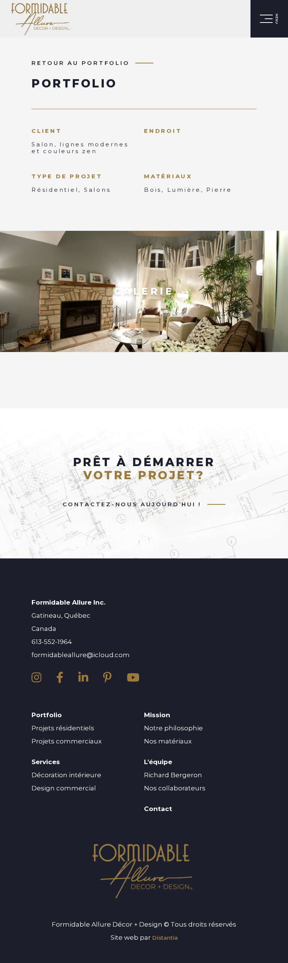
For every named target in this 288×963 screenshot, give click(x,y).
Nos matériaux (168, 741)
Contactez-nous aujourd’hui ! (132, 504)
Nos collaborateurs (175, 788)
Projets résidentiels (63, 728)
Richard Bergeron (173, 775)
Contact (158, 809)
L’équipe (158, 762)
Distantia (165, 937)
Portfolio (47, 715)
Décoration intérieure (66, 775)
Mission (157, 715)
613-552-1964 (52, 642)
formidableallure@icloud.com (81, 655)
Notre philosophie (173, 728)
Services (46, 762)
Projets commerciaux (67, 741)
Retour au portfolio (80, 63)
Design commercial (64, 788)
